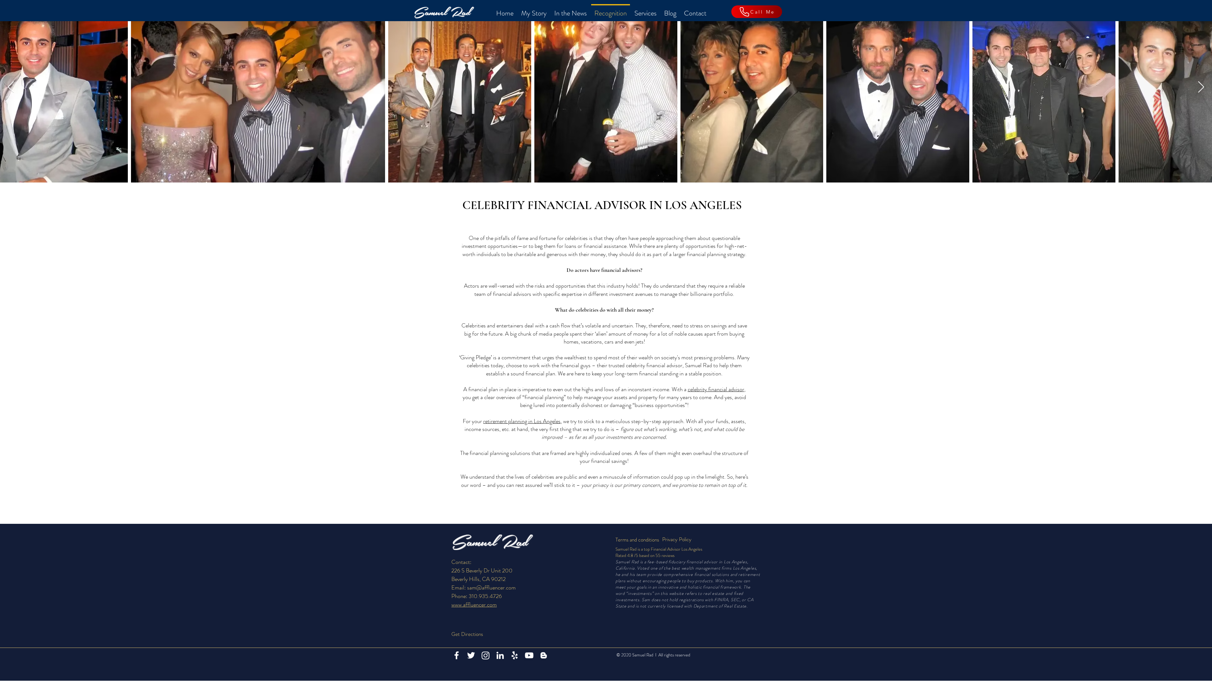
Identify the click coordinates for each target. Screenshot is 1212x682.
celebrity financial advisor (716, 389)
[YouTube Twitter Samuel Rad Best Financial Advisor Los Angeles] (529, 655)
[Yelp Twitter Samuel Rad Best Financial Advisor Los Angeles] (514, 655)
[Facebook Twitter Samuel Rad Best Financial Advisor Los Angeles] (456, 655)
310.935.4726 (485, 596)
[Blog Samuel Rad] (543, 655)
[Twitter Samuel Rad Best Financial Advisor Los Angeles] (471, 655)
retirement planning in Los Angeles (522, 421)
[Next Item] (1201, 87)
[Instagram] (485, 655)
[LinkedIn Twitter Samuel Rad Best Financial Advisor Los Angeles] (500, 655)
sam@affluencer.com (491, 587)
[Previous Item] (11, 87)
